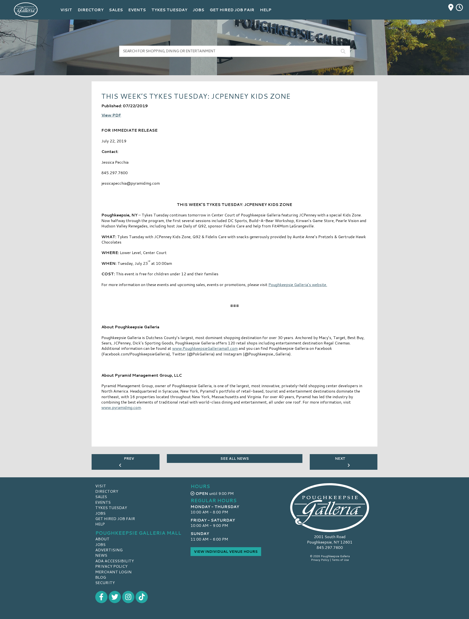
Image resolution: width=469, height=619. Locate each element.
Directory (106, 491)
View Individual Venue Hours (226, 551)
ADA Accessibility (114, 561)
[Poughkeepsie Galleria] (330, 507)
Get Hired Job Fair (115, 518)
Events (103, 502)
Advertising (109, 550)
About (102, 539)
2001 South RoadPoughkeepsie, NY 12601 (329, 539)
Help (100, 524)
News (101, 555)
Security (105, 582)
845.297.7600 (330, 547)
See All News (234, 458)
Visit (100, 486)
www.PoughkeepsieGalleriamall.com (205, 348)
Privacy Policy (111, 566)
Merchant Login (113, 572)
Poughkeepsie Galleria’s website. (297, 284)
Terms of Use (340, 560)
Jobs (100, 513)
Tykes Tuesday (111, 507)
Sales (101, 496)
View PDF (111, 115)
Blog (100, 577)
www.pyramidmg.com (121, 407)
